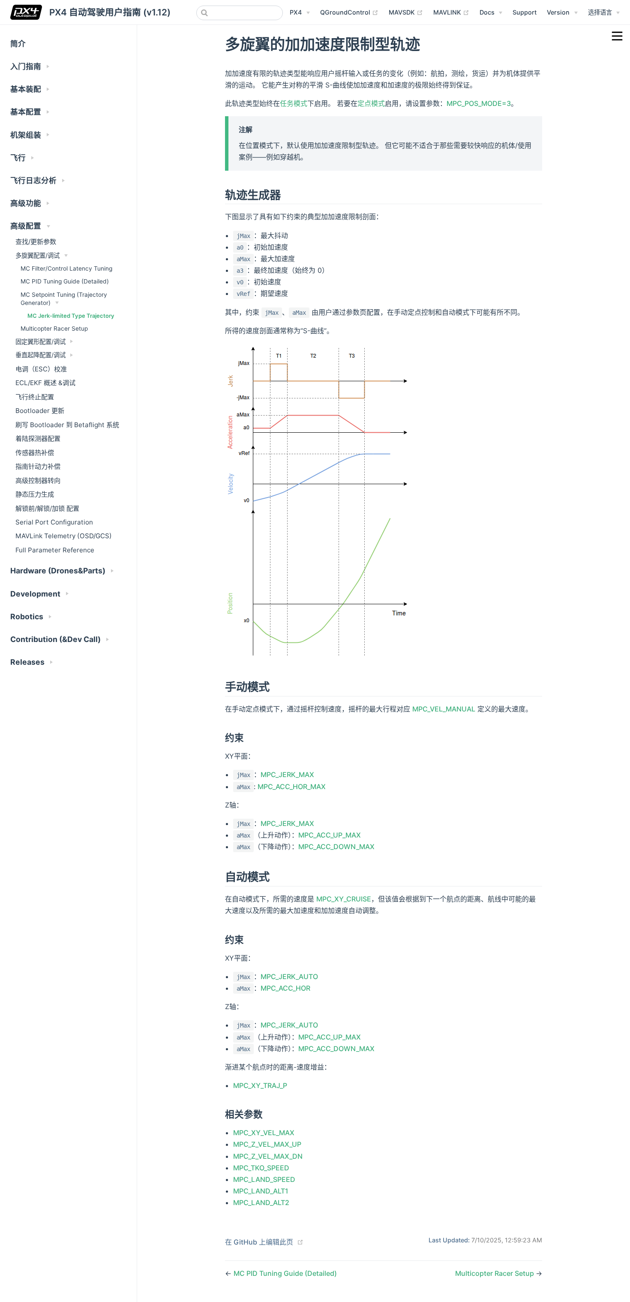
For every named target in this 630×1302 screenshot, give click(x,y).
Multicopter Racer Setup (54, 328)
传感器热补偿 (34, 453)
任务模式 (293, 103)
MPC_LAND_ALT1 (260, 1191)
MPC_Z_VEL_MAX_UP (267, 1144)
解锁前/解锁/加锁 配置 (47, 508)
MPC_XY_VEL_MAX (263, 1132)
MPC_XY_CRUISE (343, 899)
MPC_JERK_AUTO (289, 976)
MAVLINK (451, 12)
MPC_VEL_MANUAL (443, 709)
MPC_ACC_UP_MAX (329, 835)
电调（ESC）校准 (41, 369)
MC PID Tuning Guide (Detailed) (65, 281)
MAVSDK (406, 12)
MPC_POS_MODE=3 (479, 103)
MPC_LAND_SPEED (264, 1179)
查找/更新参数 (35, 242)
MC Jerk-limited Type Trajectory (70, 315)
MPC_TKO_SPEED (261, 1167)
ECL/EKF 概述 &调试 (45, 383)
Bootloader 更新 (39, 411)
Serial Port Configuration (54, 522)
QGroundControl (349, 12)
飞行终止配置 (34, 397)
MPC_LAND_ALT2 (261, 1202)
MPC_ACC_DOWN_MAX (336, 846)
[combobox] (239, 13)
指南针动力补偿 (37, 466)
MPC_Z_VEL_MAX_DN (268, 1156)
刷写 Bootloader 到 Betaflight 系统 (67, 425)
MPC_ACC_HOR (285, 988)
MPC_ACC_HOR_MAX (292, 786)
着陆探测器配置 (37, 438)
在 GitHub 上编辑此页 (259, 1242)
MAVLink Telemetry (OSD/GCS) (63, 536)
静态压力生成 (34, 494)
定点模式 (371, 103)
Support (525, 12)
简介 (18, 43)
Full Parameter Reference (54, 550)
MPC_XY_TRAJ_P (260, 1085)
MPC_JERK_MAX (287, 774)
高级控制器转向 (37, 480)
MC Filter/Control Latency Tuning (66, 268)
